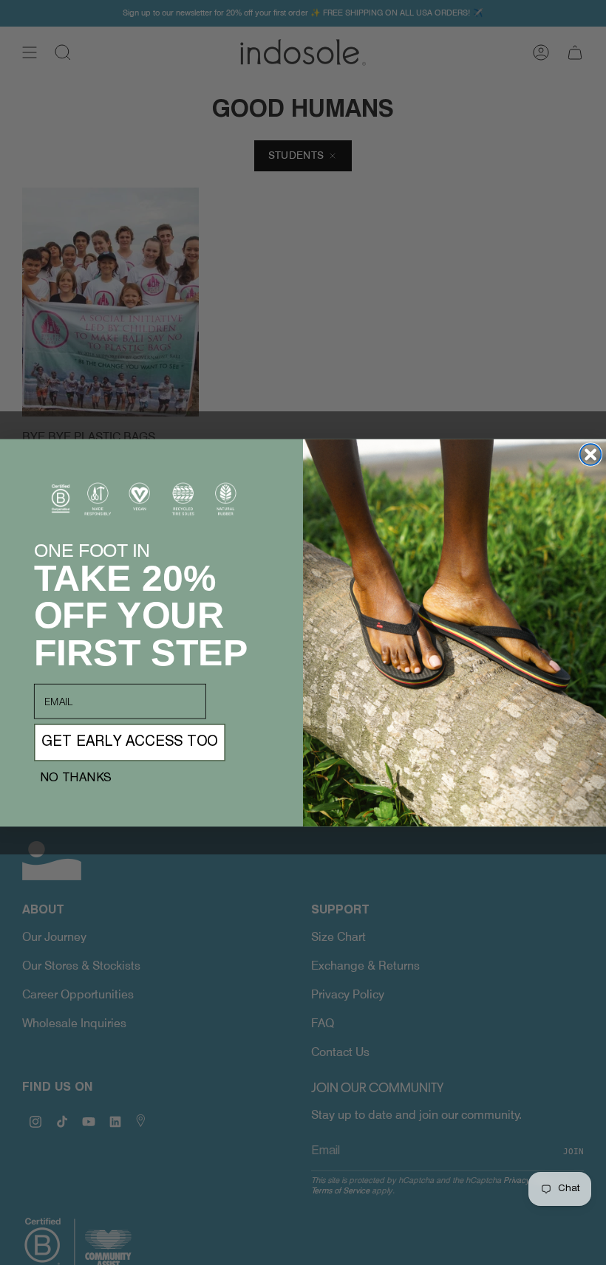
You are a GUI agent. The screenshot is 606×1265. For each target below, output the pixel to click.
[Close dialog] (591, 454)
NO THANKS (76, 778)
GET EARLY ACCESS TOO (129, 742)
